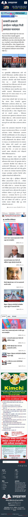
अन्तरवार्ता (4, 484)
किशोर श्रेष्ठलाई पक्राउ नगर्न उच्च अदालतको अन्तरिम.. (14, 347)
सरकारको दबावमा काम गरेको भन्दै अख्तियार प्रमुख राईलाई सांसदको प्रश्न (12, 261)
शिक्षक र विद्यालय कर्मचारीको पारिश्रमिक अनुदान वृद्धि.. (16, 354)
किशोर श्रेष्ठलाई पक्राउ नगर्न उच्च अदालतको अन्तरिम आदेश (14, 283)
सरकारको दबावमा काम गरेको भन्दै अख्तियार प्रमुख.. (15, 339)
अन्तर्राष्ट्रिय (4, 478)
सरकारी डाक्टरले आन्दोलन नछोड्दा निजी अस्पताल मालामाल (13, 25)
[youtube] (22, 466)
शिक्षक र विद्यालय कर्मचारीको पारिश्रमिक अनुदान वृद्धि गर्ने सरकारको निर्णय (13, 305)
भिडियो (17, 478)
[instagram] (24, 466)
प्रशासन (9, 316)
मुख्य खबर (4, 316)
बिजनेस (17, 473)
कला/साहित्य (5, 486)
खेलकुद (17, 476)
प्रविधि (17, 474)
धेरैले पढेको (14, 316)
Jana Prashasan (9, 514)
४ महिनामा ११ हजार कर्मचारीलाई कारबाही (14, 362)
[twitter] (20, 466)
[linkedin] (26, 466)
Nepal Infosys (25, 515)
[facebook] (18, 466)
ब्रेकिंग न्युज (4, 471)
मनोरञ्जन (17, 471)
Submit (22, 462)
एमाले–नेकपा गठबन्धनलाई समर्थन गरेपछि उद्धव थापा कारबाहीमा (13, 239)
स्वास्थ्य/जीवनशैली (5, 482)
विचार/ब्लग (4, 487)
